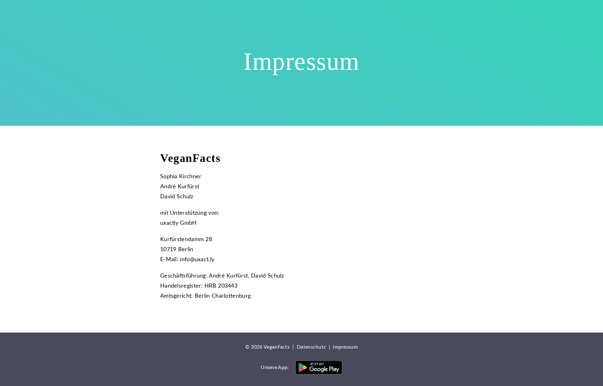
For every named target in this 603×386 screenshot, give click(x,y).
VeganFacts (122, 14)
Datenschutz (311, 347)
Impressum (345, 347)
